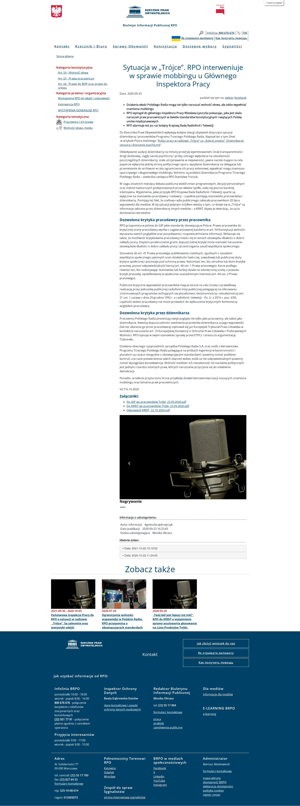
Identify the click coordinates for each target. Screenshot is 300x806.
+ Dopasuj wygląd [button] (273, 2)
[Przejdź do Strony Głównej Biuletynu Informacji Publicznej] (220, 9)
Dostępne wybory (200, 46)
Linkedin (158, 776)
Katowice (110, 768)
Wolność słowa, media (78, 128)
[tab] (183, 548)
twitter (229, 98)
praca (157, 719)
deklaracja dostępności (218, 786)
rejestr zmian (211, 795)
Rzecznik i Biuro (91, 46)
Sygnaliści (232, 46)
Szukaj (201, 33)
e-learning (209, 714)
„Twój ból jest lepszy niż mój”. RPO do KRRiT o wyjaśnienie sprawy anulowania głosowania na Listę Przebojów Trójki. (175, 621)
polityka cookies (213, 790)
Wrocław (109, 776)
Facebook (159, 768)
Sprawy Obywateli (130, 46)
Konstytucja (165, 46)
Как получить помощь (216, 662)
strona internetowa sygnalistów (124, 797)
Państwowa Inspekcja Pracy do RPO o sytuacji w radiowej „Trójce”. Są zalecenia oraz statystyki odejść (72, 621)
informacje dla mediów (218, 694)
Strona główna (65, 56)
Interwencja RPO (69, 104)
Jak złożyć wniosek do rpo (216, 643)
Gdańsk (109, 772)
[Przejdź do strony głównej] (150, 11)
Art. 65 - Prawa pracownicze (76, 78)
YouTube (159, 781)
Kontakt (62, 46)
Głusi (238, 33)
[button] (129, 463)
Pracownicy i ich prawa (78, 122)
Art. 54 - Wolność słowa (73, 73)
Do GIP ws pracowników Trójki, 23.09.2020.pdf (156, 402)
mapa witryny (212, 778)
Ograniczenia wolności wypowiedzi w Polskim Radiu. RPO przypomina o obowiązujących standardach (122, 621)
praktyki (158, 723)
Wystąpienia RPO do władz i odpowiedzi (84, 98)
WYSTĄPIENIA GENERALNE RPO (78, 110)
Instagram (160, 785)
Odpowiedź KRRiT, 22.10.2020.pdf (148, 410)
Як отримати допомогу (216, 653)
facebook (240, 98)
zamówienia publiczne (167, 727)
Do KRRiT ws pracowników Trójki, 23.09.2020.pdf (158, 406)
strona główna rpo (84, 644)
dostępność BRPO (214, 782)
